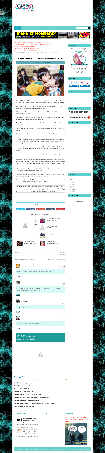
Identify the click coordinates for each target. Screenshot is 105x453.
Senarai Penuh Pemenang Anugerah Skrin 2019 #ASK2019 (27, 50)
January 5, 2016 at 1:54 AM (59, 318)
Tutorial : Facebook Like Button (23, 385)
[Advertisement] (63, 13)
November (74, 191)
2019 (71, 182)
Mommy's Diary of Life (28, 266)
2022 (71, 177)
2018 (71, 184)
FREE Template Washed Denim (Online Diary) (26, 380)
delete (63, 268)
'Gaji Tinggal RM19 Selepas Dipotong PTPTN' (30, 242)
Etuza (23, 318)
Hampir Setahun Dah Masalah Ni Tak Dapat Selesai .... (26, 48)
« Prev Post (17, 254)
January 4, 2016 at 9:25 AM (59, 266)
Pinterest (61, 209)
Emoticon (32, 339)
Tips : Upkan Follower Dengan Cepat (24, 406)
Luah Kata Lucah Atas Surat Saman (36, 222)
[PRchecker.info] (80, 201)
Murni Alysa (24, 301)
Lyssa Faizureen (85, 449)
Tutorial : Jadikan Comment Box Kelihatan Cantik (27, 394)
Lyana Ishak (24, 282)
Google (41, 209)
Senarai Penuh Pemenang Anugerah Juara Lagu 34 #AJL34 (27, 42)
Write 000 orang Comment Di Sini (55, 259)
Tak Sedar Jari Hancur (52, 234)
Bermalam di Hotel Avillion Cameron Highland (24, 46)
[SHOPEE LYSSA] (2, 12)
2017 (71, 186)
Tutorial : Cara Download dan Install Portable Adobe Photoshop (31, 397)
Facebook (32, 209)
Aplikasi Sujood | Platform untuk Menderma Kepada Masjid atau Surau (75, 419)
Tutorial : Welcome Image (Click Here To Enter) (27, 400)
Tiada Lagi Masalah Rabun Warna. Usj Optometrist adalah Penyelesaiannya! (32, 44)
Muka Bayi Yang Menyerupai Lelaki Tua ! (53, 242)
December (74, 189)
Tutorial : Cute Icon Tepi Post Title (23, 391)
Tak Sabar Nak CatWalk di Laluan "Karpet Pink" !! (53, 219)
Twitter (21, 209)
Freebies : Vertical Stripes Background (24, 383)
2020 (71, 181)
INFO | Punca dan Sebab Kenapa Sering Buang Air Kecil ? (29, 420)
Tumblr (51, 209)
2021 (71, 179)
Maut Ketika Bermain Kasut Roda (52, 227)
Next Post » (62, 254)
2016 (71, 188)
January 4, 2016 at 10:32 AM (59, 302)
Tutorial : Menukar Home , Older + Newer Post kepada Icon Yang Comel (34, 403)
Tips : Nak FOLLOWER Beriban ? (22, 388)
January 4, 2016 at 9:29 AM (59, 283)
